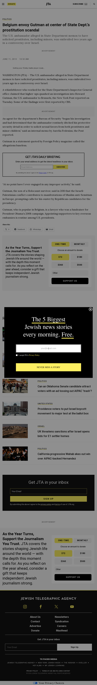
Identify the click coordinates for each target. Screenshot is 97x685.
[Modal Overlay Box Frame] (48, 342)
